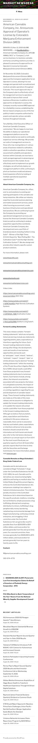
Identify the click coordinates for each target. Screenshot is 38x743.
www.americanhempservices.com (15, 283)
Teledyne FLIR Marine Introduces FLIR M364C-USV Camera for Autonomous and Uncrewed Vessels (17, 647)
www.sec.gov (11, 453)
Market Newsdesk (18, 3)
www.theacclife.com (10, 258)
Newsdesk (7, 21)
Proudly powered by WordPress (13, 738)
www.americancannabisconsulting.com (17, 263)
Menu (20, 11)
